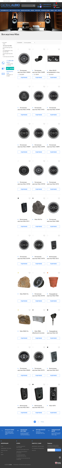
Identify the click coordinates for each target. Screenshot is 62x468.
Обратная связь (6, 1)
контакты (28, 1)
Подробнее (24, 77)
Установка (48, 1)
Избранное (55, 4)
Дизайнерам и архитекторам (38, 446)
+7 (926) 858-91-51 (46, 6)
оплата (57, 1)
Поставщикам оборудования (38, 448)
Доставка (38, 1)
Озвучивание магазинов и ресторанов (21, 452)
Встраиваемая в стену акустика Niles (8, 51)
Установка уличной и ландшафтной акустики (21, 455)
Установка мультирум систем (22, 449)
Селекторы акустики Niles (8, 56)
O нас (2, 446)
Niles (4, 43)
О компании (18, 1)
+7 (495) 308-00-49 (46, 4)
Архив (2, 454)
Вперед (42, 421)
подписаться (58, 450)
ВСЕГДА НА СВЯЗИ (9, 429)
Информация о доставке (6, 448)
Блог (2, 452)
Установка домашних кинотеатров (20, 447)
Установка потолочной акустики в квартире (23, 459)
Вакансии (34, 450)
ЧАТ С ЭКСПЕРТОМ (10, 68)
